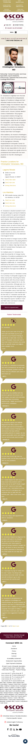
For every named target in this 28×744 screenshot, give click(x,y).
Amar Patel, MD (5, 673)
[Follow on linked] (17, 729)
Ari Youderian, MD (18, 677)
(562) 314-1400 (19, 6)
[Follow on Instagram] (11, 729)
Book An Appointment (11, 307)
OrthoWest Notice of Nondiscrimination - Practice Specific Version (15, 717)
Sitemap (14, 653)
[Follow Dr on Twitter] (14, 729)
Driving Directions (10, 185)
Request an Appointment (14, 28)
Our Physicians (20, 38)
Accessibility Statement (14, 658)
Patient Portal (19, 25)
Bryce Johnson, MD (6, 675)
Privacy (14, 651)
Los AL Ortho (16, 679)
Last (18, 626)
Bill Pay (8, 25)
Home (3, 38)
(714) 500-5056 (7, 2)
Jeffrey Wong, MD (16, 673)
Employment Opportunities (14, 661)
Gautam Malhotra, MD (18, 681)
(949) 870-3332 (20, 2)
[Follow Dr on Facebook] (8, 729)
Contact (14, 656)
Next (14, 626)
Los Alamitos (8, 192)
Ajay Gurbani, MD (6, 681)
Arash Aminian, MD (6, 679)
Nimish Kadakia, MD (18, 675)
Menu (11, 32)
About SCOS (10, 38)
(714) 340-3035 (20, 10)
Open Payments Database (14, 663)
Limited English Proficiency (15, 722)
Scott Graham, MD (6, 677)
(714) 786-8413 (7, 10)
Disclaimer (14, 648)
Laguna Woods (9, 170)
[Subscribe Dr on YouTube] (20, 729)
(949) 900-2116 (10, 183)
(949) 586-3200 (7, 6)
